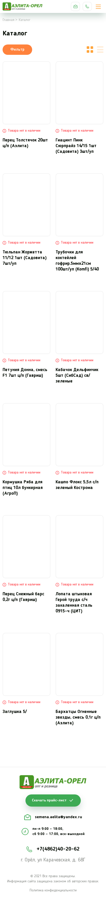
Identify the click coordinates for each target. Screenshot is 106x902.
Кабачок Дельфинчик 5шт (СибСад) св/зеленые (77, 376)
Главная (8, 20)
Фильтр (17, 50)
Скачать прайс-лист (49, 800)
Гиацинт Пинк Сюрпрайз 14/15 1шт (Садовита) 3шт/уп (76, 146)
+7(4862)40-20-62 (87, 6)
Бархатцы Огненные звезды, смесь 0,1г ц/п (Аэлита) (78, 717)
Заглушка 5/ (15, 712)
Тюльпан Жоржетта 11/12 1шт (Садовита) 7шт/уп (25, 258)
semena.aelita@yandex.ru (75, 6)
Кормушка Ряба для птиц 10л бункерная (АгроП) (23, 488)
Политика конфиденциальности (53, 890)
